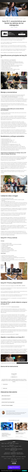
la (21, 126)
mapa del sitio (19, 458)
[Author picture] (3, 412)
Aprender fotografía (9, 456)
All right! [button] (24, 470)
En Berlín (20, 446)
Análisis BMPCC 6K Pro (19, 452)
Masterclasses (24, 456)
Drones (8, 443)
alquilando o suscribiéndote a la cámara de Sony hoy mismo (14, 352)
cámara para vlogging (15, 306)
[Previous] (0, 428)
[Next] (27, 428)
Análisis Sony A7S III (7, 452)
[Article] (7, 426)
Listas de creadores (18, 456)
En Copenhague (16, 446)
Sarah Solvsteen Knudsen (10, 411)
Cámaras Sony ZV (16, 18)
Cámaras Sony (11, 18)
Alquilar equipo (11, 445)
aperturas (2, 168)
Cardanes (11, 443)
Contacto (23, 458)
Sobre (12, 458)
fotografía (3, 229)
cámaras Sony (23, 157)
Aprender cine (3, 456)
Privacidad (9, 458)
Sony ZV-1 (21, 18)
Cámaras (7, 18)
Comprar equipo (10, 442)
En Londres (11, 446)
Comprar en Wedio (22, 34)
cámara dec (19, 158)
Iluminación (17, 443)
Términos (5, 458)
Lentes (5, 443)
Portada (3, 18)
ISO (3, 225)
